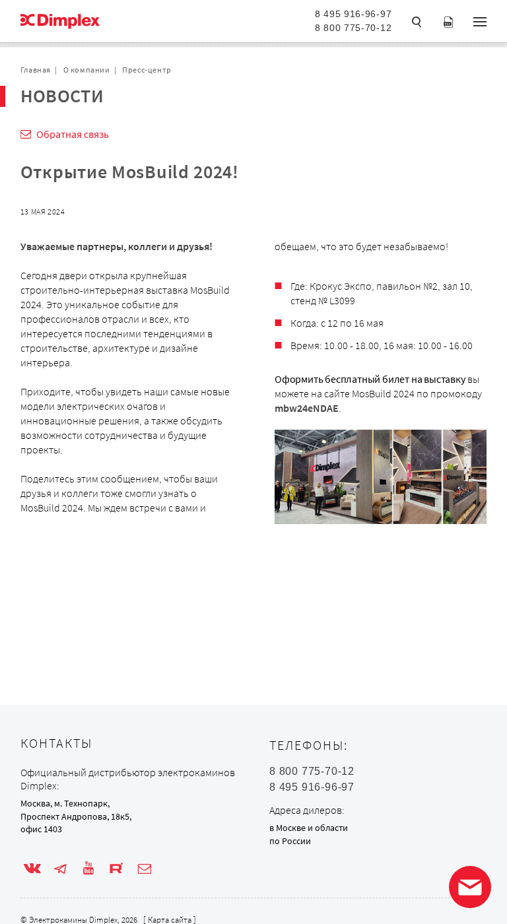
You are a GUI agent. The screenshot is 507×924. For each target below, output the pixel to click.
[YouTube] (88, 868)
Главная (35, 70)
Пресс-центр (147, 70)
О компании (86, 70)
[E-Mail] (144, 868)
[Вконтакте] (32, 868)
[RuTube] (116, 868)
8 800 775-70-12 (353, 27)
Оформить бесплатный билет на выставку (370, 378)
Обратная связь (72, 134)
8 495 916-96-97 (353, 14)
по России (290, 841)
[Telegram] (60, 868)
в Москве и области (308, 828)
